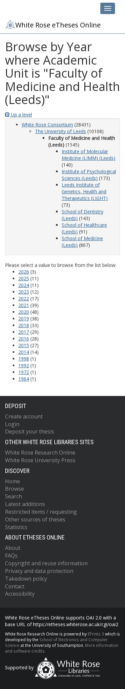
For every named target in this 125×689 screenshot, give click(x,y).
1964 (23, 379)
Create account (24, 416)
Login (12, 424)
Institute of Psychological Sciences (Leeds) (89, 174)
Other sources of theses (35, 519)
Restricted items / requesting (41, 511)
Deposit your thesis (29, 431)
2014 (23, 352)
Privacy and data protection (39, 571)
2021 (23, 305)
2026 (23, 272)
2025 (23, 278)
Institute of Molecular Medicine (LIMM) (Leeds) (88, 154)
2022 (23, 298)
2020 (23, 312)
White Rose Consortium (47, 124)
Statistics (16, 527)
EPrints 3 (96, 633)
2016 (23, 338)
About (12, 548)
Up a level (21, 114)
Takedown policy (26, 578)
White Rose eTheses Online (58, 24)
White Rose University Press (40, 460)
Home (12, 481)
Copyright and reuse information (46, 563)
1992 (23, 365)
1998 (23, 359)
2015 (23, 345)
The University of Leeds (60, 131)
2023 (23, 292)
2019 (23, 318)
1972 (23, 372)
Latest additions (25, 504)
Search (13, 496)
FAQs (11, 555)
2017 (23, 332)
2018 (23, 325)
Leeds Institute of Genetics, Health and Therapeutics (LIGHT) (85, 191)
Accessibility (20, 593)
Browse (14, 488)
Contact (14, 586)
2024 (23, 285)
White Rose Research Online (40, 452)
